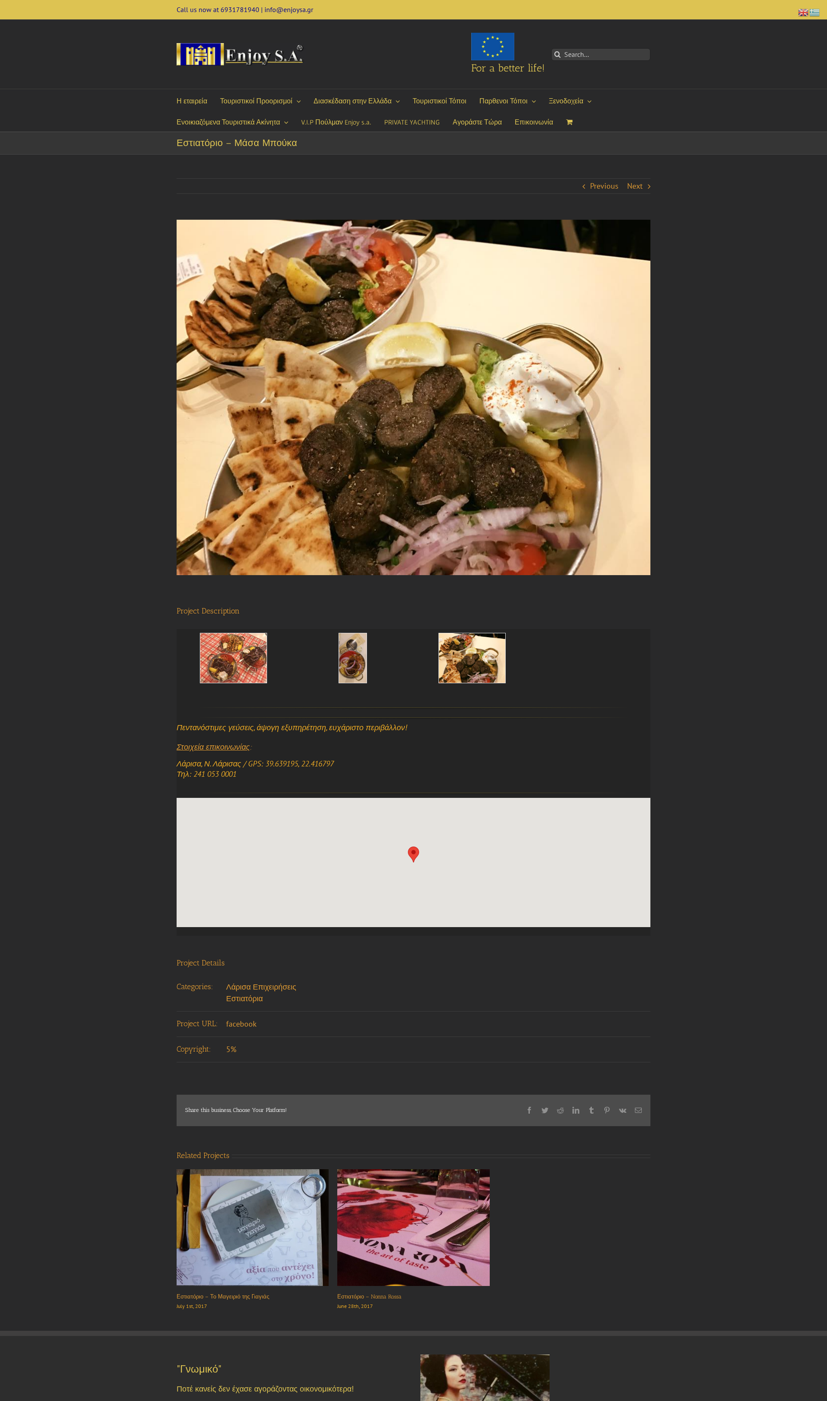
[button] (413, 854)
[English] (803, 11)
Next (635, 186)
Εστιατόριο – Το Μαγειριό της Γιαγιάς (223, 1296)
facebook (241, 1024)
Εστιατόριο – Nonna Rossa (369, 1296)
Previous (604, 186)
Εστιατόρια (244, 998)
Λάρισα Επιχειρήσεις (261, 987)
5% (231, 1049)
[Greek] (815, 11)
